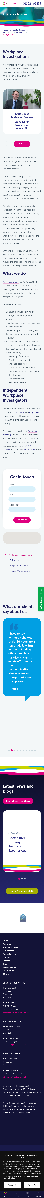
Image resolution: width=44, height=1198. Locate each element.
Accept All (12, 1185)
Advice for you (9, 954)
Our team (7, 957)
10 (35, 750)
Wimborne (8, 1054)
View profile (22, 132)
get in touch (30, 449)
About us (7, 944)
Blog (5, 964)
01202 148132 (22, 126)
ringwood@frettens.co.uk (14, 1045)
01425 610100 (11, 1038)
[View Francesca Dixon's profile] (22, 99)
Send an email (22, 129)
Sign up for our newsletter (22, 891)
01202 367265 (11, 1070)
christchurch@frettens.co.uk (16, 1013)
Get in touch (8, 971)
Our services (8, 951)
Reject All (32, 1185)
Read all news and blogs (18, 801)
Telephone (13, 505)
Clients (6, 974)
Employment (8, 32)
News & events (9, 967)
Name (11, 485)
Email (10, 495)
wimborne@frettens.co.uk (14, 1077)
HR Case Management (19, 571)
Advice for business (18, 30)
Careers (6, 961)
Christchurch (18, 412)
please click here (9, 1178)
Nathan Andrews (11, 282)
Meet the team (22, 144)
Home (5, 30)
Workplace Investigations (13, 35)
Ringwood (34, 412)
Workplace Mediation (18, 565)
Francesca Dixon (22, 114)
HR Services (20, 32)
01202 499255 (32, 3)
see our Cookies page (32, 1174)
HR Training (13, 560)
